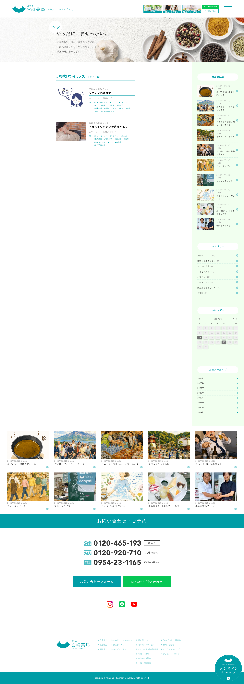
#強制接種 (108, 139)
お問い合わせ (211, 11)
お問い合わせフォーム (97, 581)
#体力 (96, 105)
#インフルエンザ (100, 102)
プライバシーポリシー (172, 654)
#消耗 (121, 108)
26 (224, 342)
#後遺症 (120, 105)
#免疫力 (104, 105)
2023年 (200, 393)
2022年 (200, 398)
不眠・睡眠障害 (144, 663)
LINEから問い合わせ (147, 581)
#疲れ (110, 142)
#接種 (126, 139)
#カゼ (96, 136)
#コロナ (113, 102)
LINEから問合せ (211, 6)
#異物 (96, 111)
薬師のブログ (109, 98)
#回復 (112, 105)
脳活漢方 (103, 649)
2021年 (200, 403)
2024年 (200, 388)
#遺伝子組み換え (107, 111)
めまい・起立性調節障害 (148, 649)
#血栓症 (118, 142)
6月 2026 (218, 319)
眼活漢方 (103, 645)
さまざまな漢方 (119, 649)
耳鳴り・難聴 (143, 654)
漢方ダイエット (119, 645)
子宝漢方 (103, 640)
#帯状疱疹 (98, 139)
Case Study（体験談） (172, 640)
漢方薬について (144, 640)
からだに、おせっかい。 (123, 640)
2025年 (200, 383)
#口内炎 (124, 136)
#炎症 (128, 108)
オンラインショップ (171, 649)
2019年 (200, 412)
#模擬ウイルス (110, 108)
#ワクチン (123, 102)
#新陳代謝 (98, 108)
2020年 (200, 408)
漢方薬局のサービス (146, 645)
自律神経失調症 (144, 658)
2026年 (200, 378)
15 (200, 337)
